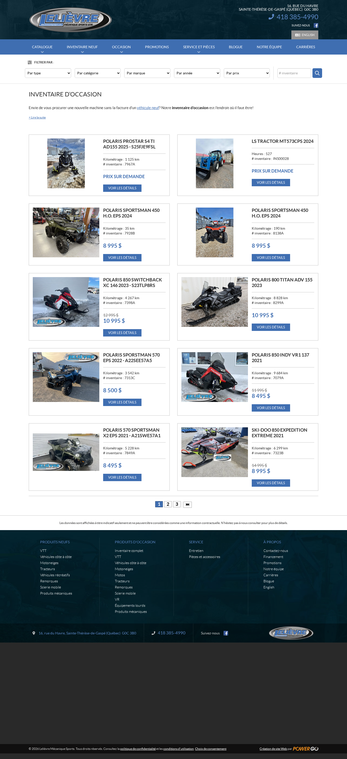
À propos (272, 542)
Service (196, 542)
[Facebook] (316, 25)
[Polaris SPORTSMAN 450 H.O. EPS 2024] (66, 232)
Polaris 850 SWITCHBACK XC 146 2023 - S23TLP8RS (132, 282)
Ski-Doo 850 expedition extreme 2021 (279, 432)
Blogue (268, 581)
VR (117, 599)
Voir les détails (122, 188)
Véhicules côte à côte (56, 557)
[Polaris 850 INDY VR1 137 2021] (214, 377)
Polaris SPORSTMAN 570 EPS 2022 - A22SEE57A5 (131, 357)
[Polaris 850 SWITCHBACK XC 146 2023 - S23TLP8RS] (66, 302)
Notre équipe (273, 569)
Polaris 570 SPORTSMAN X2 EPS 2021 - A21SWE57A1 (132, 432)
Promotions (272, 563)
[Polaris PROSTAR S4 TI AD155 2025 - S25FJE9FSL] (66, 163)
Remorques (49, 581)
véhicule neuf (148, 108)
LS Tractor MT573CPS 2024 (282, 141)
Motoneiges (49, 563)
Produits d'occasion (135, 542)
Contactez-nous (275, 551)
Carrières (270, 575)
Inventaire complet (129, 551)
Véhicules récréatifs (55, 575)
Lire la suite (37, 117)
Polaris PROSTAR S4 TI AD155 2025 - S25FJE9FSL (129, 144)
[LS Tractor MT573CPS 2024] (214, 163)
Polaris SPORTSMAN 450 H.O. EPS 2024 (131, 213)
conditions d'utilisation (178, 748)
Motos (120, 575)
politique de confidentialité (138, 748)
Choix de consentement (210, 748)
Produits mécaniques (56, 593)
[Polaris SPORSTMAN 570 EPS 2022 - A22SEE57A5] (66, 377)
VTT (43, 551)
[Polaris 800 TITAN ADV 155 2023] (214, 302)
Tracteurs (47, 569)
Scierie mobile (50, 587)
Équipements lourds (130, 605)
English (308, 35)
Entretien (196, 551)
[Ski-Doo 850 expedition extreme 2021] (214, 452)
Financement (273, 557)
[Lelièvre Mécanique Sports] (71, 19)
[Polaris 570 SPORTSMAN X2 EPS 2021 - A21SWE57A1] (66, 452)
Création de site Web (273, 748)
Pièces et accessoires (204, 557)
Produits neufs (55, 542)
